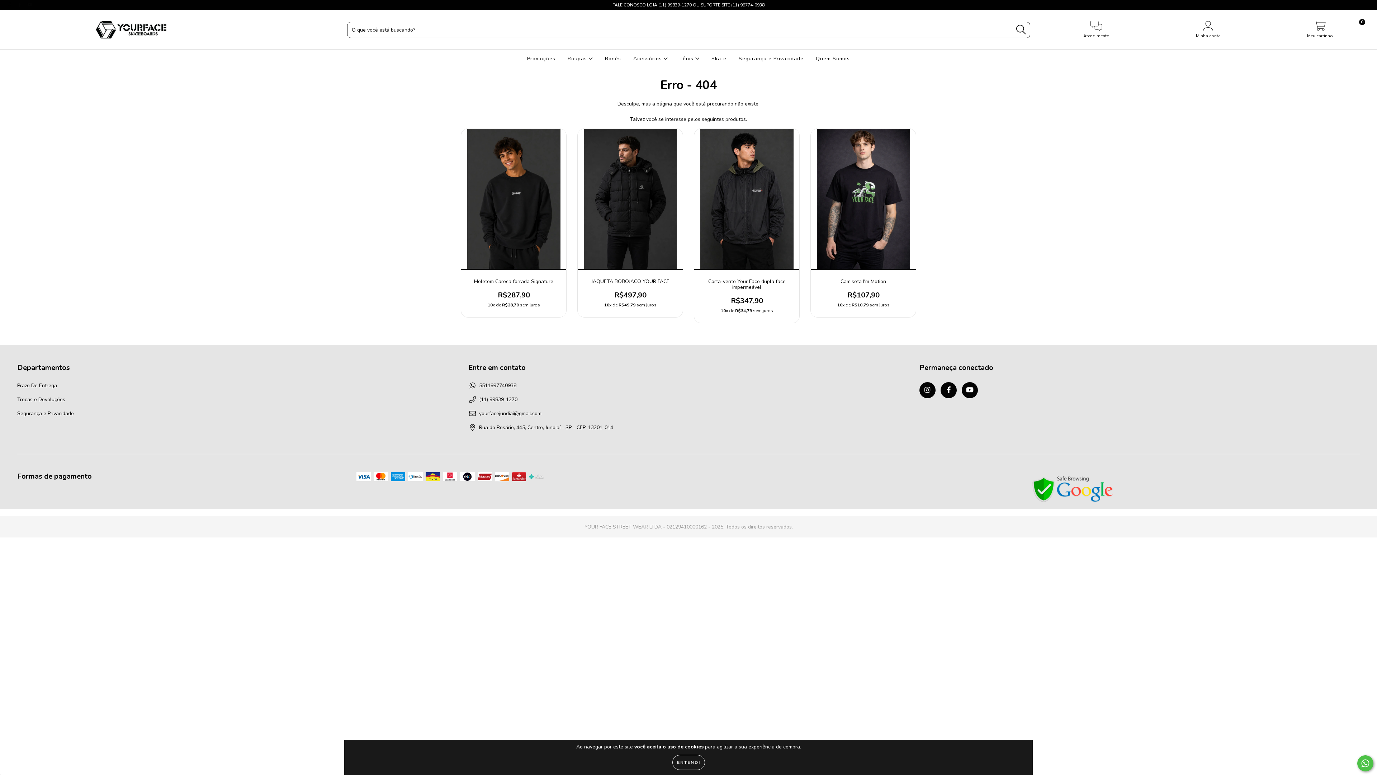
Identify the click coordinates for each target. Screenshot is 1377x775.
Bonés (613, 58)
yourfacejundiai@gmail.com (510, 413)
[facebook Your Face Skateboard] (20, 4)
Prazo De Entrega (37, 385)
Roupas (578, 58)
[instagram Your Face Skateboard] (10, 4)
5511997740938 (497, 385)
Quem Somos (833, 58)
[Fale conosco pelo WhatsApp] (1365, 763)
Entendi (688, 762)
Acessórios (648, 58)
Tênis (687, 58)
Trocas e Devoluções (41, 399)
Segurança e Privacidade (771, 58)
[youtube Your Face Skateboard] (30, 4)
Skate (719, 58)
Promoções (541, 58)
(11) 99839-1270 (498, 399)
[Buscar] (1021, 29)
